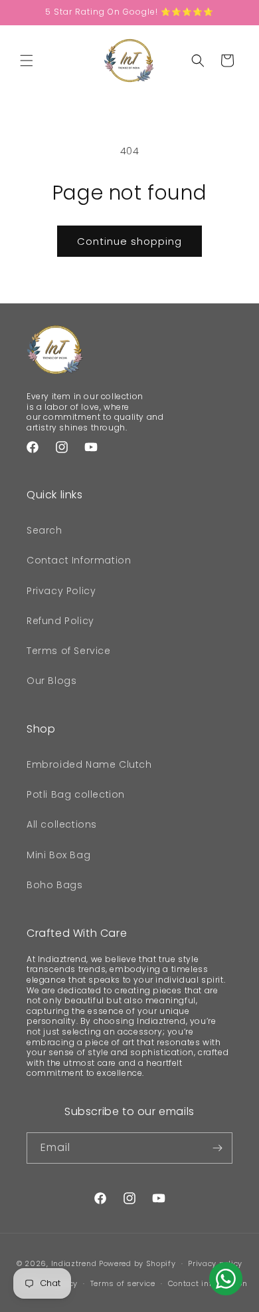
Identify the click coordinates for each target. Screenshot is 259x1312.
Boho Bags (54, 885)
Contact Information (79, 560)
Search (44, 530)
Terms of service (122, 1283)
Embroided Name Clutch (89, 764)
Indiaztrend (74, 1263)
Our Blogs (51, 680)
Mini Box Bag (58, 855)
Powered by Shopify (137, 1263)
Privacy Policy (61, 590)
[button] (26, 60)
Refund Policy (60, 620)
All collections (62, 824)
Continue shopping (129, 241)
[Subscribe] (217, 1148)
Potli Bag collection (76, 794)
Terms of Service (69, 650)
